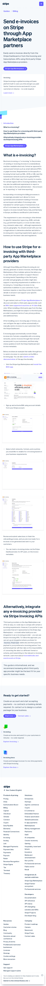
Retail (27, 869)
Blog (5, 930)
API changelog (30, 907)
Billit (7, 305)
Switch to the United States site (15, 981)
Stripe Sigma (8, 864)
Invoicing (6, 837)
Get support (8, 968)
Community (7, 933)
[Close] (41, 975)
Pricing (5, 799)
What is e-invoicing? (11, 127)
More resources (9, 959)
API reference (30, 901)
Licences (6, 950)
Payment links (8, 849)
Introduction (8, 123)
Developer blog (30, 916)
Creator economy (31, 840)
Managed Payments (10, 846)
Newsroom (29, 930)
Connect (6, 820)
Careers (28, 927)
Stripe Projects (30, 913)
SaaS (26, 834)
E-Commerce (29, 811)
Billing (15, 11)
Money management (32, 828)
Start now (9, 716)
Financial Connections (11, 831)
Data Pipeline (8, 825)
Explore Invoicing (10, 741)
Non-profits (29, 860)
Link (4, 843)
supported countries (21, 305)
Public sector (29, 866)
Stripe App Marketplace (14, 68)
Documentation (30, 898)
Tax (4, 867)
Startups (28, 802)
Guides (6, 11)
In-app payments (31, 823)
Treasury (6, 873)
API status (28, 904)
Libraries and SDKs (32, 910)
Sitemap (6, 953)
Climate (6, 817)
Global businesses (31, 820)
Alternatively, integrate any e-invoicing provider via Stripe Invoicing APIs (22, 138)
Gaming (27, 843)
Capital (6, 811)
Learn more (8, 93)
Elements (6, 828)
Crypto (6, 823)
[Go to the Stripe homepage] (6, 786)
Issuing (6, 840)
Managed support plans (12, 971)
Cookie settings (9, 956)
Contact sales (23, 716)
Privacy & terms (9, 942)
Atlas (5, 802)
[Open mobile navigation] (41, 4)
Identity (6, 834)
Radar (5, 858)
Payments (7, 852)
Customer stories (9, 927)
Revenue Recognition (11, 861)
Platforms (28, 831)
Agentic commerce (32, 805)
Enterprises (29, 799)
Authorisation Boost (10, 805)
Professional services (33, 863)
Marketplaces (30, 825)
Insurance (28, 852)
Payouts (6, 855)
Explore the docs (10, 767)
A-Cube (35, 305)
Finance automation (32, 817)
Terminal (6, 870)
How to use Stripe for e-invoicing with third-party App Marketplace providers (22, 132)
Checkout (7, 814)
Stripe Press (29, 933)
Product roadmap (31, 924)
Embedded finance (32, 814)
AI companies (30, 837)
